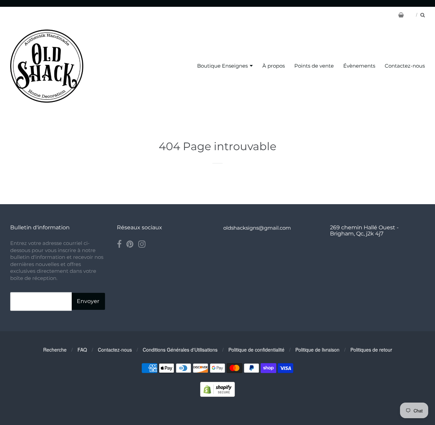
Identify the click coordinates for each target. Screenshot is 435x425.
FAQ (82, 349)
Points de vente (314, 66)
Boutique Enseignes (222, 66)
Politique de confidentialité (256, 349)
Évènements (359, 66)
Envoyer (88, 301)
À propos (273, 66)
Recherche (55, 349)
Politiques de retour (371, 349)
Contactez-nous (405, 66)
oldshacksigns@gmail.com (257, 228)
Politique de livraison (317, 349)
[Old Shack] (46, 66)
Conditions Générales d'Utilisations (180, 349)
